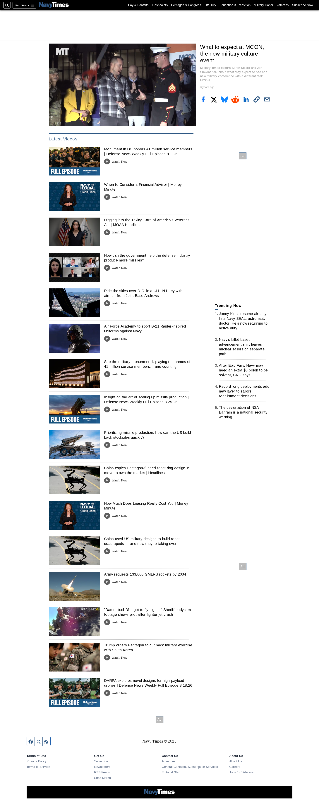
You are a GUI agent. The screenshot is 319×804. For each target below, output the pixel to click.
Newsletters (102, 767)
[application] (122, 85)
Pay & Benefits (138, 5)
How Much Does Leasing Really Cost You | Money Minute (146, 505)
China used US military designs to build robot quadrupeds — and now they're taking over (142, 541)
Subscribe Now (302, 5)
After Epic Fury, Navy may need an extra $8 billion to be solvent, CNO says (243, 370)
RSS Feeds (102, 772)
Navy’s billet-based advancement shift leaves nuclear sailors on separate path (242, 347)
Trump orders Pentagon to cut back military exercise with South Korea (148, 647)
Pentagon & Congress (186, 5)
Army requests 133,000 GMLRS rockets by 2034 (145, 574)
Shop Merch (102, 778)
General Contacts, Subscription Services (190, 767)
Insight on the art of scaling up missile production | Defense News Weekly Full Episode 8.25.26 (146, 399)
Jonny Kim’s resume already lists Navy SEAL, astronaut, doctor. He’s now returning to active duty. (243, 321)
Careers (234, 767)
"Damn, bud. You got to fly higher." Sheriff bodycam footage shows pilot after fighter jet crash (147, 612)
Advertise (168, 761)
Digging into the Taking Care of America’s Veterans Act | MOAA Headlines (147, 222)
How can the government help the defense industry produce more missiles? (147, 257)
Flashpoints (160, 5)
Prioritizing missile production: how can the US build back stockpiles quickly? (147, 435)
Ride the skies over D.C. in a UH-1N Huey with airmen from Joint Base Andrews (143, 293)
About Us (235, 761)
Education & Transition (235, 5)
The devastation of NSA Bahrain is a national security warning (243, 412)
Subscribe (101, 761)
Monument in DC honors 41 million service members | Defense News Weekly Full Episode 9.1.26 (148, 151)
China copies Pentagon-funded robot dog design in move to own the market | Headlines (146, 470)
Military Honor (263, 5)
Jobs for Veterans (241, 772)
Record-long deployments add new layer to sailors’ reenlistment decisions (244, 391)
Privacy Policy (37, 761)
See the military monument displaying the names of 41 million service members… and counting (147, 364)
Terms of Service (38, 767)
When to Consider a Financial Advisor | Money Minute (143, 187)
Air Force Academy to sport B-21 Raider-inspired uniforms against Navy (145, 328)
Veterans (283, 5)
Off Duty (210, 5)
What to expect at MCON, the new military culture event (232, 53)
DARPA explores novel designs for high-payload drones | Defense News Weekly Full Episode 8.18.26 (148, 683)
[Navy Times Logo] (54, 5)
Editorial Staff (171, 772)
